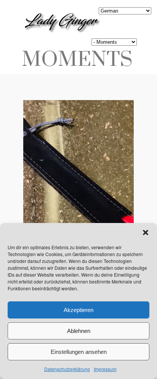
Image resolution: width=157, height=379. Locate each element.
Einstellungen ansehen (79, 352)
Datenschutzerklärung (67, 369)
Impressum (105, 369)
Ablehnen (78, 331)
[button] (145, 232)
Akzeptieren (78, 310)
